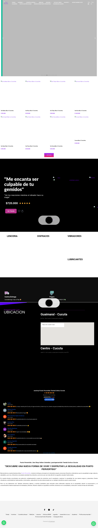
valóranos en (48, 399)
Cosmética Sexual (30, 2)
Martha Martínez (12, 428)
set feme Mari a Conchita (31, 146)
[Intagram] (49, 510)
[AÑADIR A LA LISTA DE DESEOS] (12, 105)
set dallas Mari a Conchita (7, 110)
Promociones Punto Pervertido (42, 4)
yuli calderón (11, 434)
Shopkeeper (52, 521)
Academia (14, 4)
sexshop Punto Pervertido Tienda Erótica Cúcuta (49, 390)
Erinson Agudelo (12, 441)
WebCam (41, 2)
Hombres (20, 2)
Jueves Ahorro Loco (77, 2)
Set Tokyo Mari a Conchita (56, 110)
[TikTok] (53, 510)
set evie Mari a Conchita (80, 110)
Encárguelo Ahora (58, 4)
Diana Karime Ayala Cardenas (16, 415)
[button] (89, 2)
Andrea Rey (11, 422)
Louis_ (9, 403)
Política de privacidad (25, 4)
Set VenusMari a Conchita (56, 146)
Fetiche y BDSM (57, 2)
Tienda (13, 2)
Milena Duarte (12, 409)
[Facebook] (44, 510)
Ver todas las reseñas (49, 452)
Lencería (48, 2)
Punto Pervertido (26, 473)
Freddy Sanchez (12, 447)
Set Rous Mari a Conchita (31, 110)
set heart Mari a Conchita (7, 146)
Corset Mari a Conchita (80, 140)
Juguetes (66, 2)
